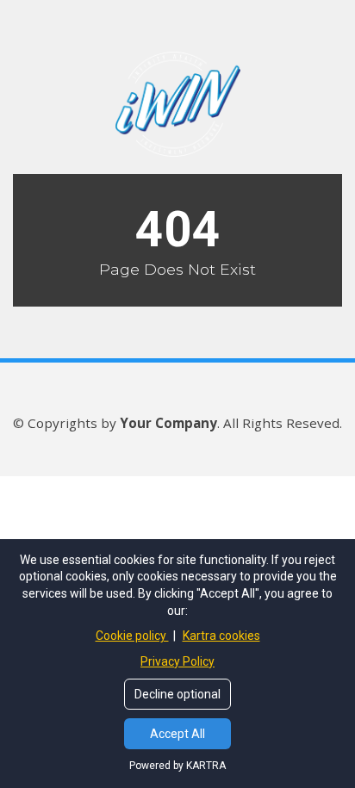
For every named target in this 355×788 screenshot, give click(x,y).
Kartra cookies (221, 635)
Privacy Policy (177, 661)
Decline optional (177, 694)
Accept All (177, 734)
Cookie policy (132, 635)
